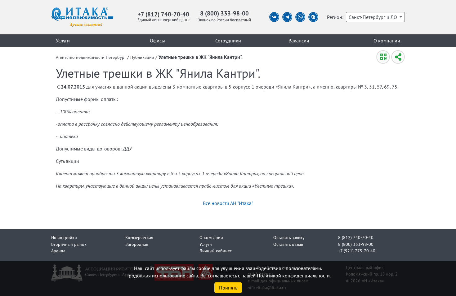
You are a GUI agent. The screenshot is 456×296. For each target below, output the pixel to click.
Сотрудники (228, 40)
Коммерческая (139, 237)
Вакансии (298, 40)
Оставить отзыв (288, 244)
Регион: (335, 17)
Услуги (63, 40)
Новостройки (64, 237)
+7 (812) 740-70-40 (163, 14)
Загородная (136, 244)
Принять (228, 288)
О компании (386, 40)
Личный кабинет (215, 251)
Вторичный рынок (69, 244)
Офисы (157, 40)
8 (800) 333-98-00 (224, 13)
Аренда (58, 251)
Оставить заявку (289, 237)
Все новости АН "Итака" (228, 203)
